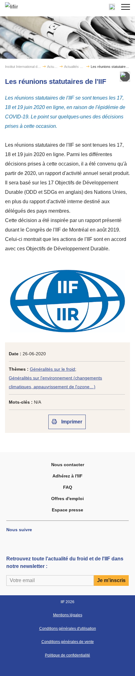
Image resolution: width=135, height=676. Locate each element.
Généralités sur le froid (52, 369)
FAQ (67, 487)
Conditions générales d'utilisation (67, 628)
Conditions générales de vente (67, 642)
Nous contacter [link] (67, 464)
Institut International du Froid (23, 66)
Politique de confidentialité (67, 655)
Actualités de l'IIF (74, 66)
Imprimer (71, 421)
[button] (125, 7)
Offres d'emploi (67, 498)
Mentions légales (67, 615)
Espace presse (67, 509)
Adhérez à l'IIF (67, 475)
